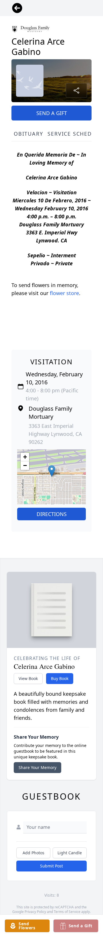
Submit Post (51, 866)
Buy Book (59, 678)
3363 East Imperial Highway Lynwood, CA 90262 (55, 433)
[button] (51, 471)
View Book (28, 678)
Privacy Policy (35, 911)
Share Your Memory (37, 767)
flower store (64, 293)
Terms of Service (67, 911)
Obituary (28, 133)
